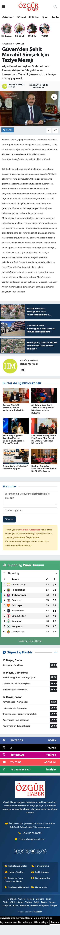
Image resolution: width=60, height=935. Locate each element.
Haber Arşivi (41, 887)
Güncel (21, 17)
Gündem (7, 17)
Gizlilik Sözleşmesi (39, 905)
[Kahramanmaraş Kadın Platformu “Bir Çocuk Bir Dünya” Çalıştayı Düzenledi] (44, 426)
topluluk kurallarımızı (30, 530)
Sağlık (37, 902)
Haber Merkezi (29, 364)
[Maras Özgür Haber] (28, 6)
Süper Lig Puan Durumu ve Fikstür (14, 880)
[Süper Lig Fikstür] (55, 652)
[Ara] (55, 7)
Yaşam (52, 902)
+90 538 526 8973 (32, 833)
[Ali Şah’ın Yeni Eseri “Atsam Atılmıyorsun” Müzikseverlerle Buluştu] (44, 395)
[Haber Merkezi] (10, 366)
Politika (33, 17)
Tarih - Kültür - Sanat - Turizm (17, 902)
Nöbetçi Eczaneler (17, 866)
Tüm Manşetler (42, 878)
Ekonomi (40, 899)
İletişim (53, 905)
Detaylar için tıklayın (30, 641)
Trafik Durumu (42, 872)
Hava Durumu (42, 866)
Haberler (7, 44)
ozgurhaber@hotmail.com (32, 839)
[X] (21, 851)
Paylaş (9, 130)
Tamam (55, 922)
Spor (45, 17)
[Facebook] (16, 851)
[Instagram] (27, 851)
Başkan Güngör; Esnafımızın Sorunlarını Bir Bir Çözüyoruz (43, 468)
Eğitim (44, 902)
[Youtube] (32, 851)
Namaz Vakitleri (16, 872)
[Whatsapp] (38, 851)
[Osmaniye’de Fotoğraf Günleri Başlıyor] (16, 456)
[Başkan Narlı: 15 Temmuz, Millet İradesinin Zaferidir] (16, 395)
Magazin (7, 905)
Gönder (9, 519)
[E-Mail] (22, 370)
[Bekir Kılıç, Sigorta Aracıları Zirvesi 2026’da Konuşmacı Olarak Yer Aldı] (16, 426)
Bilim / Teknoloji (21, 905)
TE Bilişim (37, 912)
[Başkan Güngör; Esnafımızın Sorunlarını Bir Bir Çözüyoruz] (44, 456)
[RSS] (43, 851)
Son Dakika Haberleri (18, 887)
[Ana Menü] (3, 7)
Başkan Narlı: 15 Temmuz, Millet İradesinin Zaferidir (13, 407)
